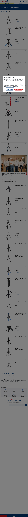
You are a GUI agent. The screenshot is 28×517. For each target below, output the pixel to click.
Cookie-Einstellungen (9, 89)
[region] (14, 83)
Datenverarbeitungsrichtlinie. (10, 87)
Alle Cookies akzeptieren (18, 89)
